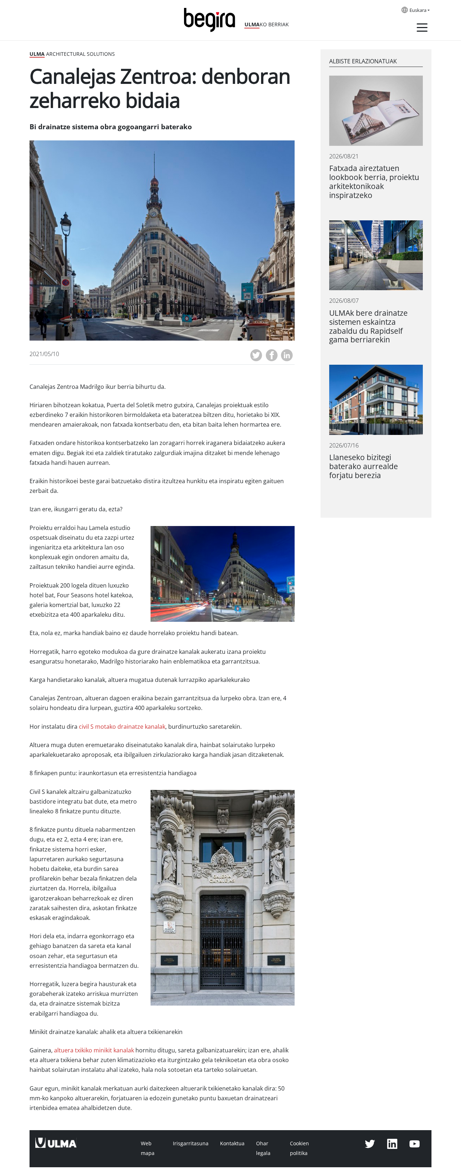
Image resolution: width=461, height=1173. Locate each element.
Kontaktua (232, 1143)
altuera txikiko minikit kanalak (94, 1050)
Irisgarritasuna (191, 1143)
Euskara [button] (417, 10)
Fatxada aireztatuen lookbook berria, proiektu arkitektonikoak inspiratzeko (374, 181)
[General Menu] (422, 29)
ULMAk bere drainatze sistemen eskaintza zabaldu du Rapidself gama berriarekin (368, 326)
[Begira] (212, 19)
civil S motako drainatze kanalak (121, 727)
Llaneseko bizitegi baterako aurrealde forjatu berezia (363, 466)
